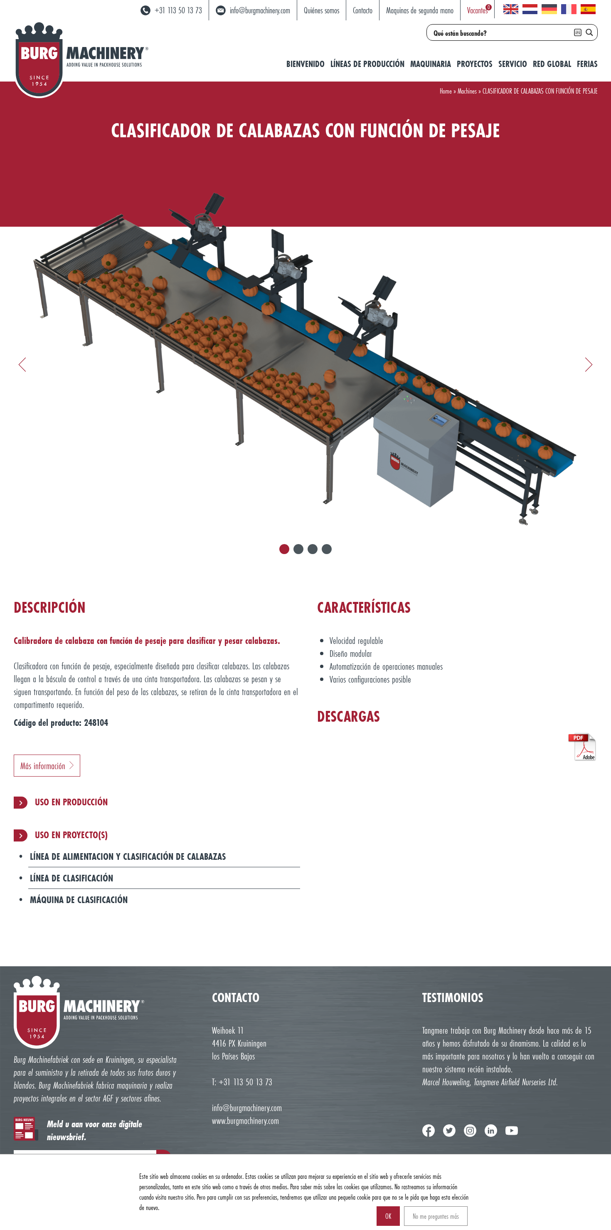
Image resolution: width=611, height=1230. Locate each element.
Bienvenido (305, 64)
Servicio (512, 64)
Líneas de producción (367, 64)
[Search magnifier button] (589, 32)
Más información (42, 765)
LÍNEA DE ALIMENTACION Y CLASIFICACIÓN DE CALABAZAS (128, 856)
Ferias (587, 64)
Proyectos (475, 64)
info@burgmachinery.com (247, 1107)
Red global (552, 64)
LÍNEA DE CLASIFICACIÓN (71, 877)
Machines (467, 91)
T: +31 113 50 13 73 (242, 1081)
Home (446, 91)
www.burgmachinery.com (245, 1120)
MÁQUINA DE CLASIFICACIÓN (79, 899)
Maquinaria (430, 64)
